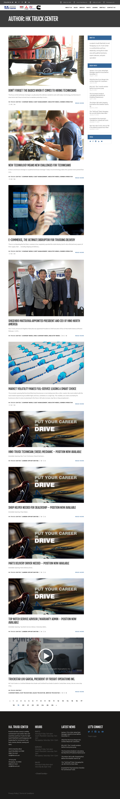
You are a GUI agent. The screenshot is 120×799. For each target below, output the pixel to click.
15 (72, 701)
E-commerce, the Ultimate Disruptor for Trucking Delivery (41, 240)
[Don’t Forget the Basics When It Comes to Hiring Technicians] (46, 60)
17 (81, 701)
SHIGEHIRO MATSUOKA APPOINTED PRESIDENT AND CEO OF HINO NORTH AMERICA (44, 322)
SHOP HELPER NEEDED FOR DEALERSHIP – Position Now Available (42, 507)
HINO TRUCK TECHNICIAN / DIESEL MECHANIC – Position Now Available (44, 452)
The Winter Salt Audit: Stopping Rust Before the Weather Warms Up (99, 104)
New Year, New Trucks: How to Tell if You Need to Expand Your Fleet (99, 126)
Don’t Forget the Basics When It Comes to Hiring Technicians (42, 90)
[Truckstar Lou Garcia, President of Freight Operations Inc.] (46, 656)
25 (47, 705)
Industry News (53, 102)
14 (67, 701)
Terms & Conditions (27, 793)
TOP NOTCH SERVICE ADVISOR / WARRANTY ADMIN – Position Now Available (42, 620)
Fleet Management (41, 102)
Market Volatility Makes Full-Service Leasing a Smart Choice (42, 389)
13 (63, 701)
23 (38, 705)
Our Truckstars (26, 693)
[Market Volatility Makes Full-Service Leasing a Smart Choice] (46, 363)
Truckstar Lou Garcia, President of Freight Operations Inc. (41, 679)
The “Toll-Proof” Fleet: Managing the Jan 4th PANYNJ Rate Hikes (99, 112)
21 (28, 705)
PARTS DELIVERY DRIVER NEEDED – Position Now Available (38, 563)
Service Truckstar (53, 693)
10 (49, 701)
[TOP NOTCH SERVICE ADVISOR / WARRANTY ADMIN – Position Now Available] (46, 596)
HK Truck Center (14, 102)
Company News (27, 102)
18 (14, 705)
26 (52, 705)
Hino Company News (41, 335)
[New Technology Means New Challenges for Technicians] (46, 135)
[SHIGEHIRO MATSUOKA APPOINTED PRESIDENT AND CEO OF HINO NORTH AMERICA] (46, 288)
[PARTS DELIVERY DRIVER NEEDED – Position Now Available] (46, 540)
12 (58, 701)
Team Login (92, 736)
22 (33, 705)
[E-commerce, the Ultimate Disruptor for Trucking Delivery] (46, 210)
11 (53, 701)
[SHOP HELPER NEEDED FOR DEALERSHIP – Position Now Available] (46, 485)
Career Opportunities (30, 460)
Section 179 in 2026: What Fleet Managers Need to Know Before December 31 (99, 72)
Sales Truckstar (39, 693)
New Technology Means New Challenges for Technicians (39, 165)
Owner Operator (66, 102)
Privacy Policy (13, 793)
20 (23, 705)
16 (77, 701)
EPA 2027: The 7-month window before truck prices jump (99, 87)
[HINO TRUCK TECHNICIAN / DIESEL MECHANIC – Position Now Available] (46, 429)
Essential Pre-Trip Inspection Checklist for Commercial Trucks (99, 119)
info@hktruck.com (14, 755)
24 (43, 705)
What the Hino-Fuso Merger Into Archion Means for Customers (99, 80)
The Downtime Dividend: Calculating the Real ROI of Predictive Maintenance (97, 95)
